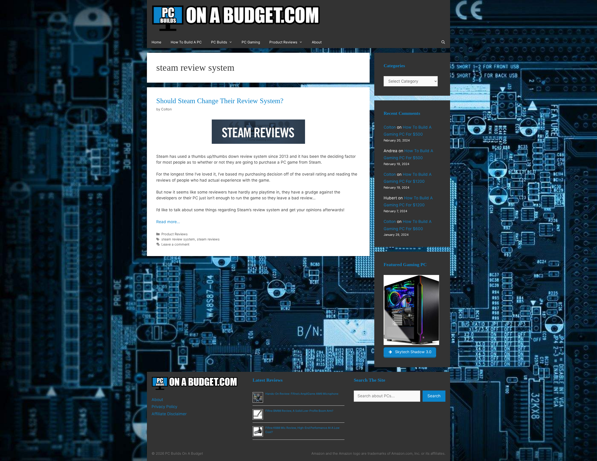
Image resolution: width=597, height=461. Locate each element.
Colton (390, 127)
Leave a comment (175, 244)
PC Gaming (251, 42)
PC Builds (219, 42)
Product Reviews (283, 42)
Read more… (168, 221)
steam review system (178, 239)
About (317, 42)
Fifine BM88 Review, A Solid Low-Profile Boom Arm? (299, 410)
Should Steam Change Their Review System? (219, 101)
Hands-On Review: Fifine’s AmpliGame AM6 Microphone (301, 393)
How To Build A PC (186, 42)
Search (434, 396)
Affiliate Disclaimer (169, 414)
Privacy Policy (164, 406)
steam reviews (208, 239)
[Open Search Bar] (443, 42)
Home (156, 42)
